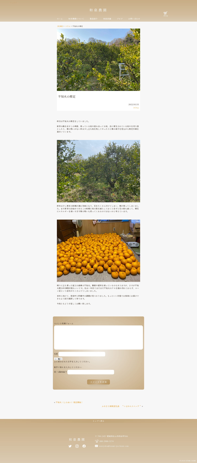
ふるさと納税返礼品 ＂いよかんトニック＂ (121, 406)
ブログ (120, 18)
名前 (56, 354)
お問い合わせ (134, 18)
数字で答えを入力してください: (68, 367)
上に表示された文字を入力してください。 (72, 361)
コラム (136, 107)
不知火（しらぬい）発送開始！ (69, 402)
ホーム (60, 18)
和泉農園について (76, 18)
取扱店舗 (107, 18)
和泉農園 (98, 9)
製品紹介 (94, 18)
